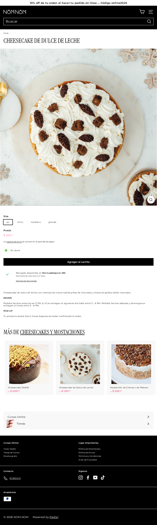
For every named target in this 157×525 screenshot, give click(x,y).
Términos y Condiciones (89, 456)
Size (5, 216)
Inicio (6, 33)
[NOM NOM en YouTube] (95, 477)
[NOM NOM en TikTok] (103, 477)
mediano (36, 222)
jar (8, 222)
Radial (53, 517)
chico (20, 222)
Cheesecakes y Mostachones (52, 332)
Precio (7, 230)
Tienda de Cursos (11, 452)
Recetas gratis (10, 456)
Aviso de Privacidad (87, 460)
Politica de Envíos (86, 452)
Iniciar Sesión (9, 449)
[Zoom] (151, 200)
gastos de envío (14, 242)
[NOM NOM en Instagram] (80, 477)
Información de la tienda (26, 281)
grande (52, 222)
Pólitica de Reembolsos (89, 449)
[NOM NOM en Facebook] (88, 477)
